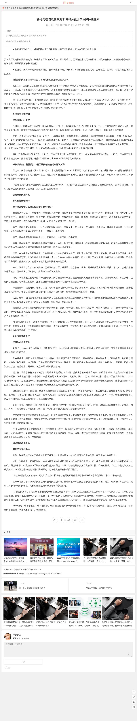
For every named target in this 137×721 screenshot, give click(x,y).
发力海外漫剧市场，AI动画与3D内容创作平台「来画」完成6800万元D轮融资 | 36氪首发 (84, 625)
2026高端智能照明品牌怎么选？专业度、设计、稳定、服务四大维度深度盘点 (121, 561)
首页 (6, 8)
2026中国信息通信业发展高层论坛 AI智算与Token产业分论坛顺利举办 (68, 561)
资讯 (12, 8)
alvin (12, 569)
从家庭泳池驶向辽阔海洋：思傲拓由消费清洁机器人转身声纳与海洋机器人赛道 (15, 561)
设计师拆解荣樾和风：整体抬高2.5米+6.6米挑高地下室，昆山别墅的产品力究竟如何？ (18, 625)
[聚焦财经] (68, 4)
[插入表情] (128, 654)
